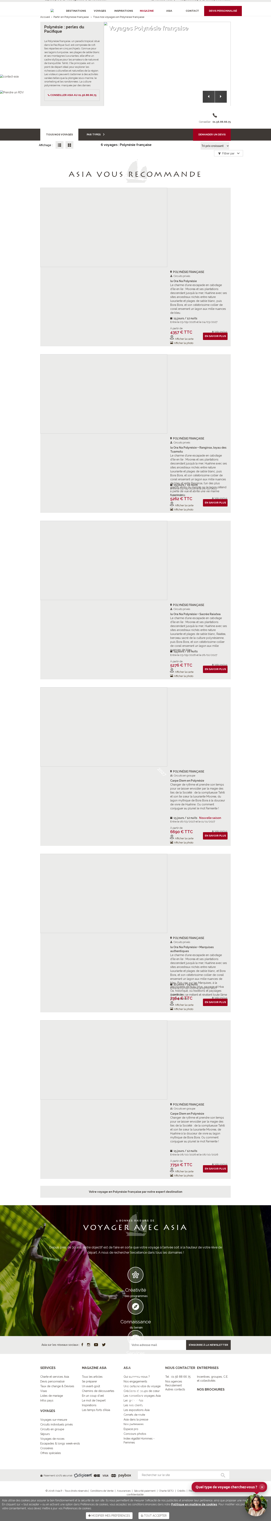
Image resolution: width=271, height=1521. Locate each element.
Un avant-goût (91, 1386)
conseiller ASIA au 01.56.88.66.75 (73, 95)
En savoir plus (215, 336)
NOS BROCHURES (211, 1389)
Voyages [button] (100, 10)
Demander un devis (212, 134)
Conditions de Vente (101, 1490)
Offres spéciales (50, 1453)
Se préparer (89, 1381)
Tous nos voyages (59, 134)
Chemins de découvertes (98, 1391)
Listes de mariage (51, 1395)
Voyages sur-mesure (53, 1419)
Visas (43, 1391)
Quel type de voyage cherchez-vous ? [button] (229, 1487)
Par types (94, 134)
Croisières (46, 1448)
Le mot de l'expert (94, 1400)
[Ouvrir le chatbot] (256, 1505)
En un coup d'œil (93, 1395)
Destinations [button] (76, 10)
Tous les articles (92, 1376)
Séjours (45, 1434)
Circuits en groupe (52, 1429)
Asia (169, 10)
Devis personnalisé (52, 1381)
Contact (192, 10)
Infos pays (46, 1400)
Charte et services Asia (54, 1376)
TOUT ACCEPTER (155, 1515)
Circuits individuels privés (56, 1424)
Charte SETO (166, 1490)
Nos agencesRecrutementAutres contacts (175, 1385)
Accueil (45, 16)
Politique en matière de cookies (194, 1504)
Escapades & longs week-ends (60, 1443)
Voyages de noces (52, 1438)
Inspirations (89, 1405)
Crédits (181, 1490)
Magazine (147, 10)
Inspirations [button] (123, 10)
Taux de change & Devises (57, 1386)
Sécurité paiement (145, 1490)
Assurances (124, 1490)
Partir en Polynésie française (71, 16)
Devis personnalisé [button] (223, 10)
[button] (209, 97)
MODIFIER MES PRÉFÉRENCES (110, 1515)
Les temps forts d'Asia (96, 1410)
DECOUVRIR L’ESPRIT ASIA (135, 1431)
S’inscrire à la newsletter (208, 1344)
